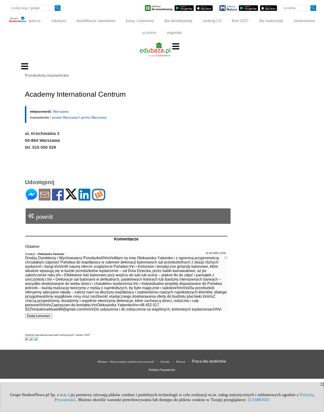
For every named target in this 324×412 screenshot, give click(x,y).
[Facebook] (58, 198)
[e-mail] (45, 198)
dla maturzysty (271, 21)
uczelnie (149, 33)
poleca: (34, 21)
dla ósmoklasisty (178, 21)
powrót (40, 215)
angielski (174, 33)
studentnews (304, 21)
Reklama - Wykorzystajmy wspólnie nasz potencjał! (126, 361)
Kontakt (165, 361)
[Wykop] (98, 198)
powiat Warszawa (65, 117)
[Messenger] (31, 198)
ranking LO (212, 21)
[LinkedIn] (84, 198)
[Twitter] (71, 197)
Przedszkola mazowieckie (47, 75)
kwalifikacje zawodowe (96, 21)
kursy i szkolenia (140, 21)
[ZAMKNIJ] (258, 399)
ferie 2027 (240, 21)
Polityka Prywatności (162, 370)
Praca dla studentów (209, 361)
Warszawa (61, 111)
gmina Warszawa (93, 117)
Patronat (180, 361)
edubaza (58, 21)
